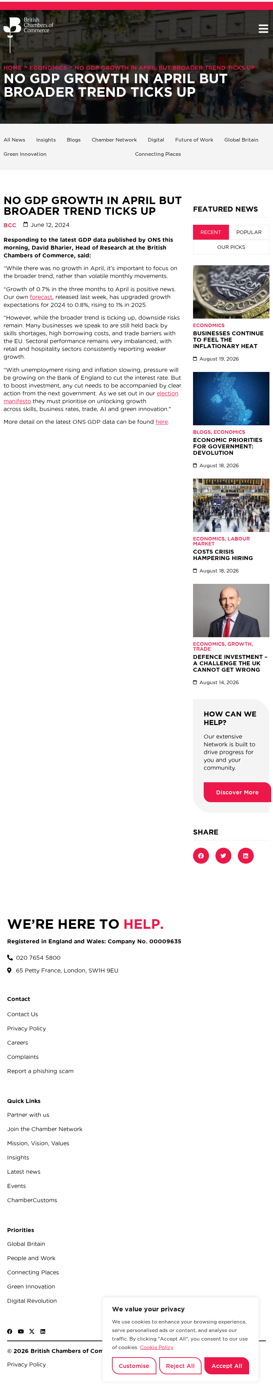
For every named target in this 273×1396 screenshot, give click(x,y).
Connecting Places (158, 154)
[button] (263, 29)
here (162, 422)
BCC (10, 225)
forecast (41, 297)
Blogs (74, 140)
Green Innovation (25, 154)
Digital (156, 140)
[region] (180, 1339)
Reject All (180, 1366)
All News (14, 140)
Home (13, 67)
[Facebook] (9, 1331)
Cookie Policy (156, 1347)
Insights (46, 140)
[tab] (211, 232)
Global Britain (241, 140)
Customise (134, 1366)
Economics (48, 67)
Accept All (227, 1366)
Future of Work (194, 140)
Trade (202, 649)
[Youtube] (20, 1331)
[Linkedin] (43, 1331)
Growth (240, 644)
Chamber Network (114, 140)
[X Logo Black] (31, 1331)
